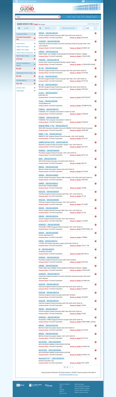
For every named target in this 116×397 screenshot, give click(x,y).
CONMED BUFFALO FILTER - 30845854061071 (53, 142)
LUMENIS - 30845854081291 (48, 266)
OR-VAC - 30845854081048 (48, 68)
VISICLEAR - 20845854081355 (49, 284)
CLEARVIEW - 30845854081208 (49, 41)
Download (88, 17)
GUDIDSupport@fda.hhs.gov (68, 375)
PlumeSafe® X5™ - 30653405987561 (51, 358)
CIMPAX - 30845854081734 (48, 241)
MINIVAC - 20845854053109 (48, 326)
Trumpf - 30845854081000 (48, 101)
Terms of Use (63, 393)
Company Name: (44, 38)
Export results (92, 24)
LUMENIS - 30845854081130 (48, 52)
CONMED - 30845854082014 (48, 183)
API (83, 17)
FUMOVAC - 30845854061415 (49, 109)
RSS (60, 388)
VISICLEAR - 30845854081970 (49, 192)
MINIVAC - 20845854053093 (48, 334)
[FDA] (83, 1)
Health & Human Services (81, 392)
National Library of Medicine (28, 1)
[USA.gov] (50, 386)
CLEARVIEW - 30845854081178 (49, 274)
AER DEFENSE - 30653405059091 (50, 342)
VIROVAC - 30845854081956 (48, 208)
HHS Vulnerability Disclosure (82, 386)
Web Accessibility (79, 384)
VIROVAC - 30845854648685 (48, 175)
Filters (26, 28)
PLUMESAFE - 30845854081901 (49, 225)
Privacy (61, 391)
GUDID (27, 8)
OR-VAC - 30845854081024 (48, 85)
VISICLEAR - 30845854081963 (49, 200)
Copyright (61, 389)
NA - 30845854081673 (46, 249)
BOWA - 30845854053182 (47, 159)
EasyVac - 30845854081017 (48, 93)
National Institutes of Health (82, 388)
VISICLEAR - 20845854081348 (49, 293)
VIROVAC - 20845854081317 (48, 309)
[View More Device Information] (96, 33)
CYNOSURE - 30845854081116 (49, 60)
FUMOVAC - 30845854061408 (49, 118)
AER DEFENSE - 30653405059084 (50, 350)
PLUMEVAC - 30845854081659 (49, 258)
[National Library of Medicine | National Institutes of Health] (20, 386)
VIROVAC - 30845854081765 (48, 33)
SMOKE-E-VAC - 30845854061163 (50, 134)
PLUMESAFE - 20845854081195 (49, 317)
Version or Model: (75, 38)
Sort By (47, 28)
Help (94, 17)
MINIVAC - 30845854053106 (48, 167)
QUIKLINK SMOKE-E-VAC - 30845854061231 (53, 126)
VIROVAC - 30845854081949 (48, 216)
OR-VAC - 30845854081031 (48, 77)
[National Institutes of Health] (17, 1)
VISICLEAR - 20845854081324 (49, 301)
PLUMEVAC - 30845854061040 (49, 151)
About (74, 17)
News (78, 17)
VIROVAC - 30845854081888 (48, 233)
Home (69, 17)
